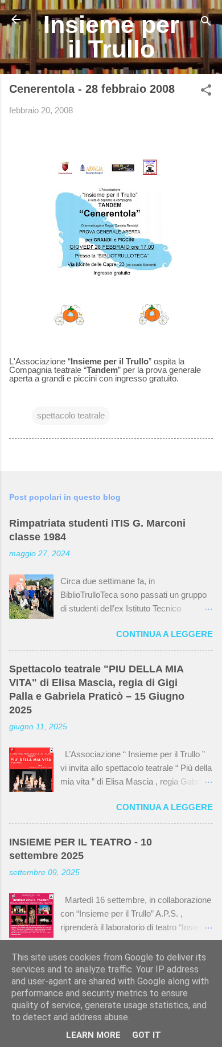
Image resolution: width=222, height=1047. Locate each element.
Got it (146, 1035)
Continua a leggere (164, 634)
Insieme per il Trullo (111, 37)
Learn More (93, 1035)
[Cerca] (206, 23)
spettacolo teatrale (71, 415)
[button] (206, 92)
